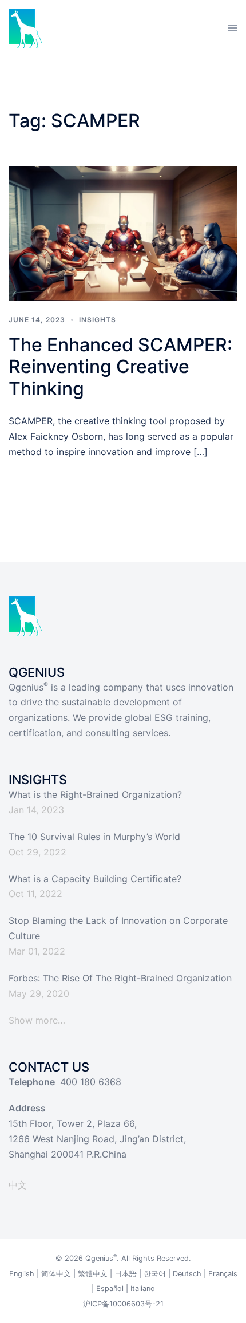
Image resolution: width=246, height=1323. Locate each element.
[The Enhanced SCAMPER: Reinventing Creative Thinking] (123, 232)
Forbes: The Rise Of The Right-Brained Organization (120, 978)
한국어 (155, 1273)
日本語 (125, 1273)
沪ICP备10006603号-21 (123, 1304)
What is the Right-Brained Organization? (95, 794)
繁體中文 (93, 1273)
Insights (97, 319)
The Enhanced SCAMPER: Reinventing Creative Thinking (120, 367)
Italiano (142, 1288)
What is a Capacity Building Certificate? (95, 878)
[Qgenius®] (26, 27)
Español (110, 1288)
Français (222, 1273)
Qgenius (99, 1258)
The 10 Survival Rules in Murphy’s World (94, 836)
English (21, 1273)
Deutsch (187, 1273)
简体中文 (56, 1273)
